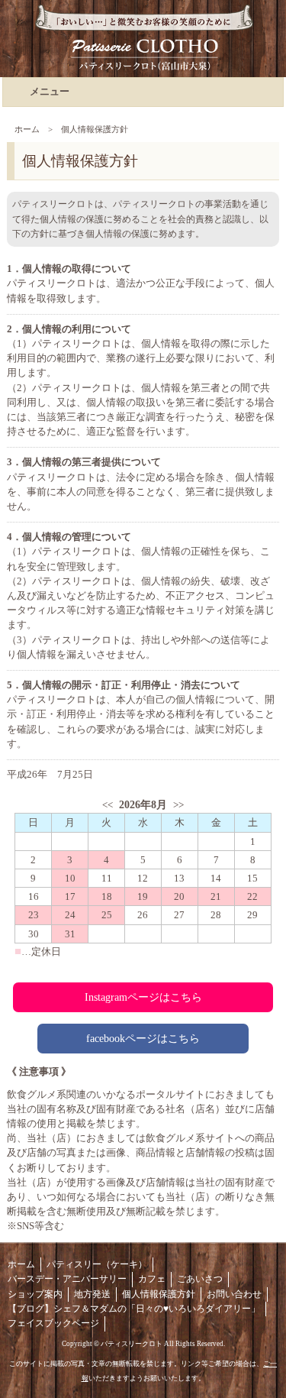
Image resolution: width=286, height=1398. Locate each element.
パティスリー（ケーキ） (97, 1264)
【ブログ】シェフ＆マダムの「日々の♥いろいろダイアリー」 (134, 1308)
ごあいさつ (200, 1278)
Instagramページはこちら (143, 997)
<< (107, 805)
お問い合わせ (234, 1294)
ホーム (27, 129)
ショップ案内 (35, 1294)
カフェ (151, 1278)
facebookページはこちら (143, 1038)
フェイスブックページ (53, 1323)
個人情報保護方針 (158, 1294)
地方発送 (92, 1294)
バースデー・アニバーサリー (67, 1278)
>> (178, 805)
